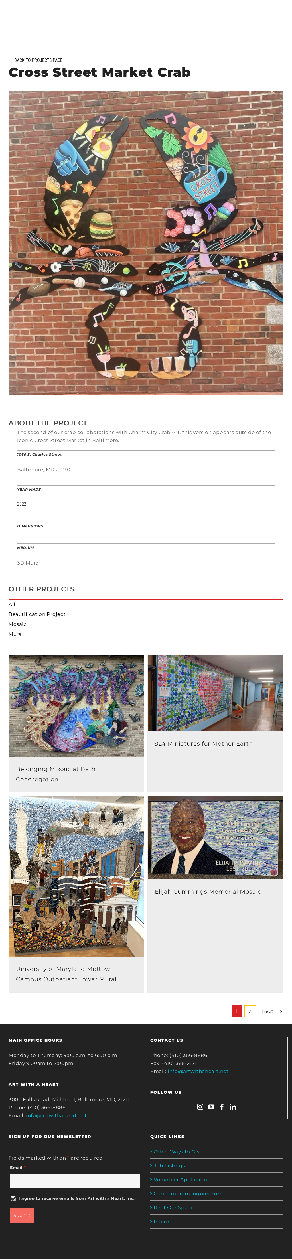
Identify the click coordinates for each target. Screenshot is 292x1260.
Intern (161, 1221)
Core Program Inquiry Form (189, 1193)
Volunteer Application (182, 1179)
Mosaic (18, 624)
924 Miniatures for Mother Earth (204, 743)
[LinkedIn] (233, 1107)
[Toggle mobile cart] (257, 14)
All (12, 604)
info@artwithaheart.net (56, 1115)
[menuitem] (146, 604)
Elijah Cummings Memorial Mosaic (208, 891)
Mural (16, 634)
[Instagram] (200, 1107)
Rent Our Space (174, 1207)
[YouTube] (211, 1107)
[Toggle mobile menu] (280, 14)
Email (18, 1167)
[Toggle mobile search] (269, 14)
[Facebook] (222, 1107)
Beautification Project (37, 614)
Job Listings (169, 1165)
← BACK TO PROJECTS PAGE (35, 60)
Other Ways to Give (178, 1152)
